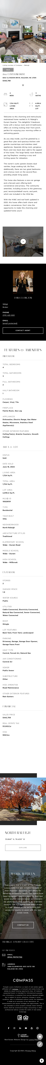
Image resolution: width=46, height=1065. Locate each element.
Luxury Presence (35, 1040)
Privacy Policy (30, 1051)
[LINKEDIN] (20, 1028)
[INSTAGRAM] (14, 1028)
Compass (15, 989)
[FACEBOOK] (8, 1028)
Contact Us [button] (23, 925)
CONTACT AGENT (23, 330)
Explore (23, 848)
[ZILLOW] (32, 1028)
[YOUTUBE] (26, 1028)
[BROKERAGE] (37, 1028)
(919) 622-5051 (9, 315)
